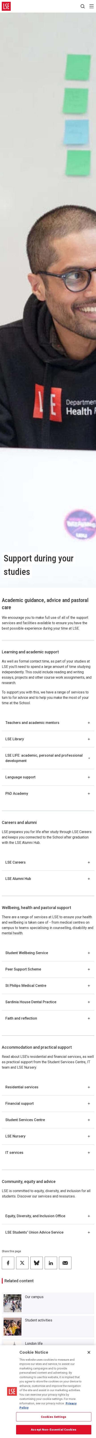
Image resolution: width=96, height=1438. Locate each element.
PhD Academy (16, 793)
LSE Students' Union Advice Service (34, 1232)
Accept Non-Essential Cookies (53, 1429)
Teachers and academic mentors (32, 723)
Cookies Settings (53, 1417)
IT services (14, 1152)
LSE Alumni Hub (18, 879)
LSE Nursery (15, 1136)
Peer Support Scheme (23, 969)
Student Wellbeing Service (26, 953)
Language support (20, 777)
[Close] (89, 1352)
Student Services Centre (25, 1120)
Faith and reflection (21, 1018)
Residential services (21, 1087)
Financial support (19, 1103)
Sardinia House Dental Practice (30, 1002)
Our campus (34, 1297)
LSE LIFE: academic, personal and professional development (44, 758)
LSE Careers (15, 862)
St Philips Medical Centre (25, 985)
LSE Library (14, 739)
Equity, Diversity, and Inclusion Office (35, 1216)
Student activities (38, 1320)
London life (34, 1343)
